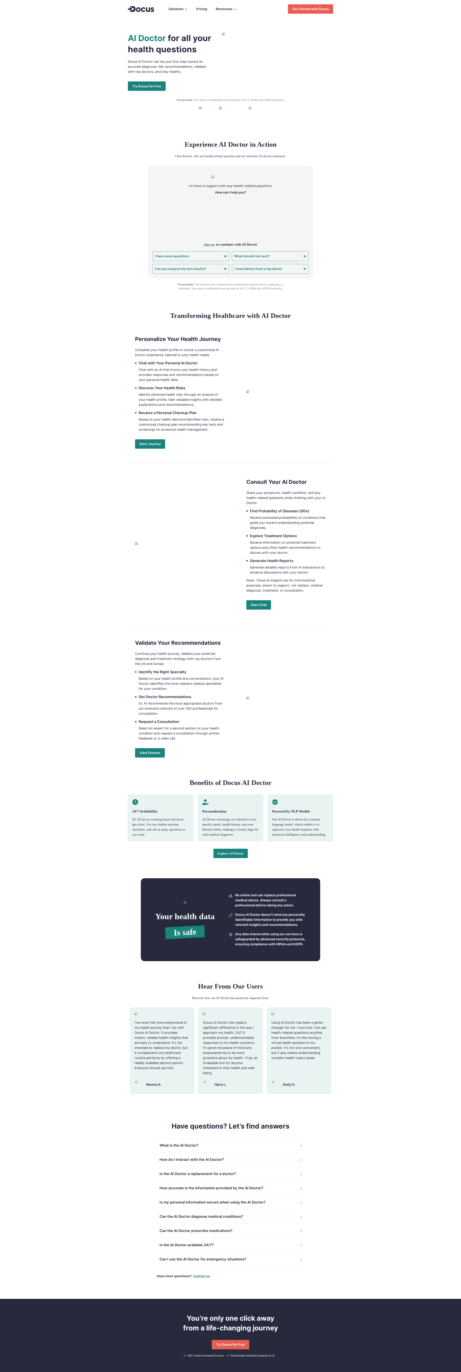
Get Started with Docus (310, 9)
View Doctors (149, 753)
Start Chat (259, 605)
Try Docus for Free (230, 1344)
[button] (230, 1145)
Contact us (201, 1276)
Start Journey (150, 444)
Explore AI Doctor (230, 853)
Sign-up (209, 244)
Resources (224, 9)
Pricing (201, 9)
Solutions (176, 9)
